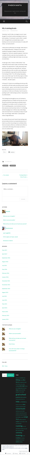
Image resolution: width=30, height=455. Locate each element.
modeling (17, 411)
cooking (17, 386)
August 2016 (5, 261)
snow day (18, 428)
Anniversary (18, 377)
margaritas (18, 406)
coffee (24, 384)
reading (20, 419)
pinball (17, 414)
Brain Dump (12, 344)
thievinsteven (14, 30)
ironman (23, 402)
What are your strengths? (9, 216)
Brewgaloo (21, 382)
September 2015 (6, 288)
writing (20, 441)
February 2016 (5, 273)
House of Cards (21, 399)
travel (23, 435)
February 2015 (5, 315)
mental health (20, 409)
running (5, 165)
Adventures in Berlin (8, 240)
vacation (17, 439)
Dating (26, 386)
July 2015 (4, 296)
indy (17, 401)
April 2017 (4, 254)
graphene (18, 397)
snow (25, 426)
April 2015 (4, 307)
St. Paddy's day (22, 428)
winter (17, 442)
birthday (21, 380)
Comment (23, 199)
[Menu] (4, 21)
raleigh (22, 417)
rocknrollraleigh (18, 423)
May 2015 (4, 304)
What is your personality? (9, 220)
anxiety (21, 377)
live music (21, 404)
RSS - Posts (4, 366)
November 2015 (6, 284)
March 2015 (5, 311)
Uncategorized (8, 161)
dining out (25, 388)
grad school (21, 394)
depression (20, 388)
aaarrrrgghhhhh (6, 233)
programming (22, 414)
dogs (17, 390)
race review (18, 417)
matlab (24, 406)
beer (24, 377)
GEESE (23, 391)
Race (26, 414)
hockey (17, 399)
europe (17, 391)
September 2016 (6, 257)
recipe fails (24, 419)
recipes (17, 421)
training (13, 165)
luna (24, 404)
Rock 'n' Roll (25, 421)
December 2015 (6, 280)
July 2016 (4, 265)
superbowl (19, 430)
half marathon (23, 397)
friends (20, 391)
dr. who (23, 390)
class (21, 384)
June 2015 (4, 300)
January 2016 (5, 277)
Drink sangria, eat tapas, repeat (10, 236)
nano (23, 411)
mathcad (21, 406)
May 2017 (4, 250)
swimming (19, 432)
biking (18, 380)
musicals (20, 411)
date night (22, 386)
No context (5, 175)
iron (20, 401)
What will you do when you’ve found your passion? (15, 223)
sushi (22, 430)
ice (24, 399)
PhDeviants (15, 5)
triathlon (18, 438)
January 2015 (5, 319)
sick (23, 426)
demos (17, 388)
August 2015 (5, 292)
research (21, 421)
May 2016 (4, 269)
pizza (19, 414)
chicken (19, 384)
